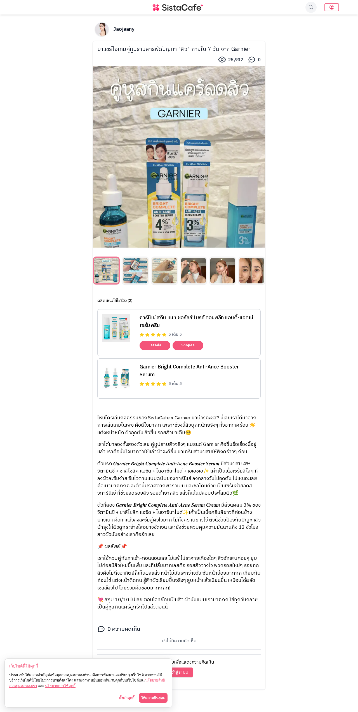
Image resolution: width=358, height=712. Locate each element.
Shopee (188, 345)
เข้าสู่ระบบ (179, 672)
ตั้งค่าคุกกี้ (127, 697)
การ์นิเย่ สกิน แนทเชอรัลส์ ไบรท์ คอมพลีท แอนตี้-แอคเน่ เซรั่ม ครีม (196, 322)
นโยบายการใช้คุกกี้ (60, 685)
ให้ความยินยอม (153, 697)
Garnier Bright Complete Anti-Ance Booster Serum (189, 371)
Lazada (155, 345)
